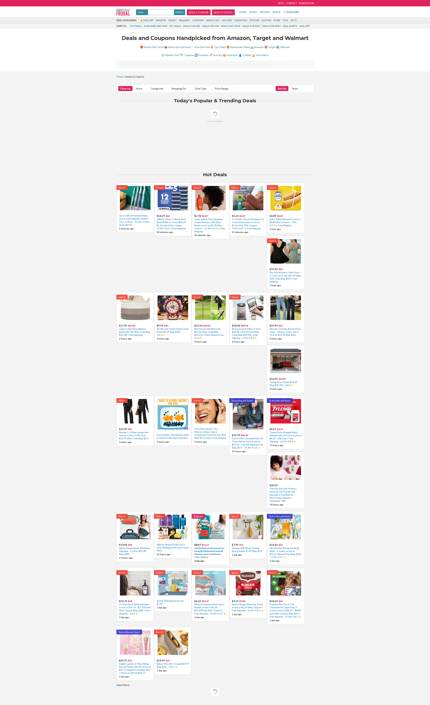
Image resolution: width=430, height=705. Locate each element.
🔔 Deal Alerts (260, 55)
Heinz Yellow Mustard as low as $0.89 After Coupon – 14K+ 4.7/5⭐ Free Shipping (285, 222)
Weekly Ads (213, 20)
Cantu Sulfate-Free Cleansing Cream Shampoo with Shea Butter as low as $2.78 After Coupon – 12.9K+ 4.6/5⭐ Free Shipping (209, 225)
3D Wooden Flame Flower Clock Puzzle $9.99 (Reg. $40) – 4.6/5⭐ (172, 332)
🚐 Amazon (257, 47)
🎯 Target (270, 47)
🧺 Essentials (230, 55)
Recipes (265, 12)
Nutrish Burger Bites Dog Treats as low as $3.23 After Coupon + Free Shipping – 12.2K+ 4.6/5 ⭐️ (248, 607)
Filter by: (125, 88)
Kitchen (254, 20)
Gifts (293, 20)
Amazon (161, 20)
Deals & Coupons (199, 12)
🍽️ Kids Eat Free (200, 47)
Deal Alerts (290, 26)
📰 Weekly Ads (170, 55)
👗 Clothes (245, 55)
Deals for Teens (230, 26)
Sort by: (282, 88)
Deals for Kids (251, 26)
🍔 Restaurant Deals (238, 47)
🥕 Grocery (215, 55)
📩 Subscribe (291, 12)
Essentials (240, 20)
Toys (285, 20)
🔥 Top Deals (218, 47)
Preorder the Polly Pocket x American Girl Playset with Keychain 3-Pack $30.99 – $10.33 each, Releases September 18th (283, 494)
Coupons (198, 20)
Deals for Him (210, 26)
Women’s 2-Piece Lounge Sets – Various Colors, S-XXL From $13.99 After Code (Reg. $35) (134, 435)
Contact (291, 3)
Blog (281, 3)
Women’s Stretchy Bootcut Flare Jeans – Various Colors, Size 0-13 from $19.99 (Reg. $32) (285, 332)
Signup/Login (306, 3)
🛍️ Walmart (283, 47)
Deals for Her (191, 26)
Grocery (227, 20)
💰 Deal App (147, 20)
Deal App (304, 26)
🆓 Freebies (201, 55)
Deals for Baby (271, 26)
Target (172, 20)
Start (253, 12)
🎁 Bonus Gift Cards (152, 47)
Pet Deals (175, 26)
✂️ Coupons (187, 55)
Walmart (184, 20)
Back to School (223, 12)
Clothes (266, 20)
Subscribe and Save (155, 26)
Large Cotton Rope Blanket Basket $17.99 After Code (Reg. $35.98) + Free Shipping (134, 332)
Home (242, 12)
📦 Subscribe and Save (177, 47)
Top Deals (136, 26)
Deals (276, 12)
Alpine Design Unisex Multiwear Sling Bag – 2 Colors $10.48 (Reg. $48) (134, 551)
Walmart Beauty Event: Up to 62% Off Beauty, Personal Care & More (173, 547)
